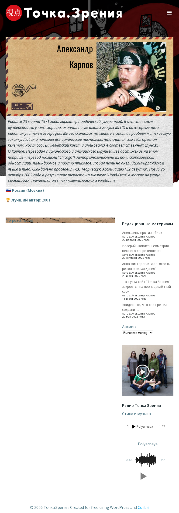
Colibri (143, 507)
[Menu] (169, 13)
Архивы (129, 326)
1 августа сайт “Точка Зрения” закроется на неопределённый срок (146, 286)
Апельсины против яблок (142, 232)
